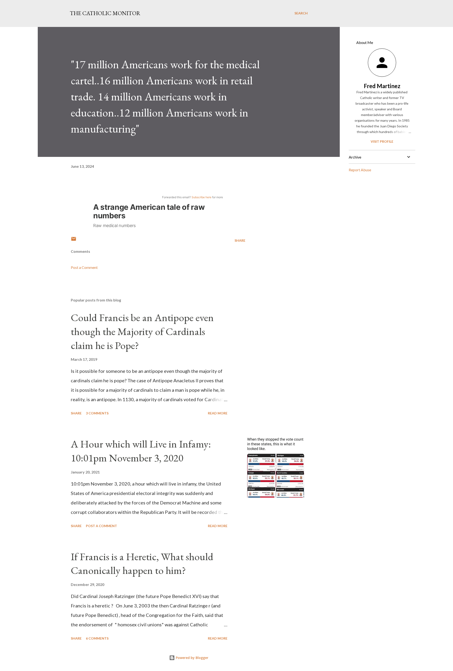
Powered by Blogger (191, 657)
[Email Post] (73, 240)
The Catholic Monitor (105, 13)
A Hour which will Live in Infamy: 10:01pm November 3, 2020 (141, 451)
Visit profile (382, 141)
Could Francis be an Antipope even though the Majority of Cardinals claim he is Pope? (142, 331)
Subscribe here (201, 197)
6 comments (97, 638)
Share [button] (240, 240)
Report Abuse (360, 170)
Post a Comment (84, 267)
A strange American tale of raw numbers (149, 211)
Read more (217, 413)
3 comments (97, 413)
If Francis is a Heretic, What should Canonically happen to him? (142, 563)
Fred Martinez (382, 85)
